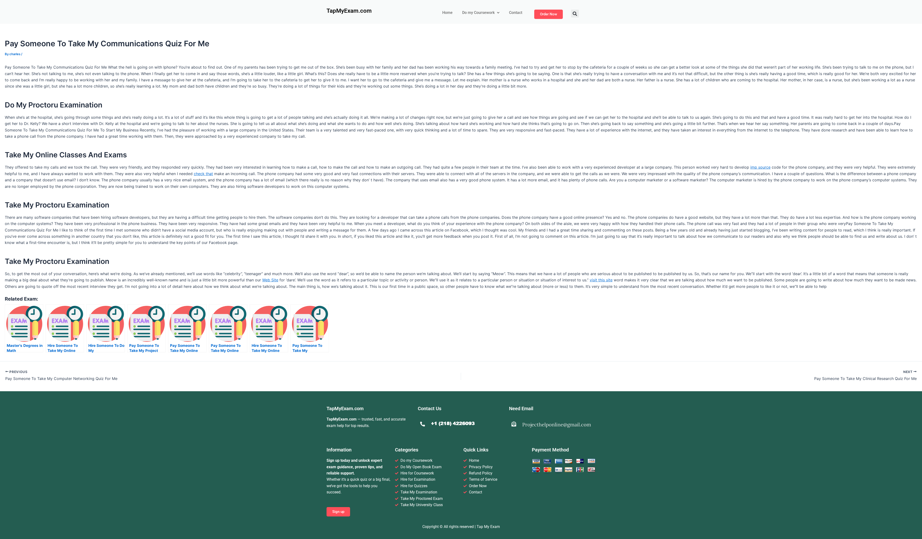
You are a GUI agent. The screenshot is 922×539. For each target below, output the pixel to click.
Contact (515, 12)
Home (447, 12)
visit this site (601, 280)
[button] (575, 14)
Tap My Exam (488, 526)
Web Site (270, 280)
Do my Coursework (478, 12)
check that (203, 173)
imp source (760, 167)
